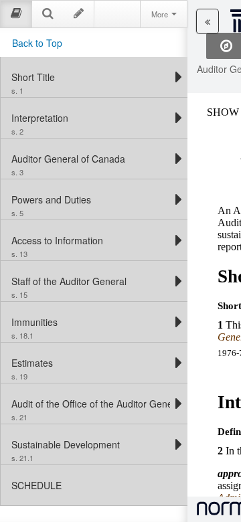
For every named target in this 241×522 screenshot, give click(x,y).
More (160, 14)
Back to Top (37, 43)
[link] (90, 77)
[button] (207, 21)
